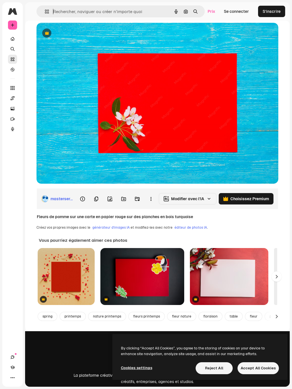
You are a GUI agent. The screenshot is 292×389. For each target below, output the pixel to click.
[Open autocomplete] (44, 11)
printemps (72, 316)
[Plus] (12, 377)
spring (47, 316)
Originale (74, 33)
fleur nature (181, 316)
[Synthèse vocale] (12, 129)
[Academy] (12, 367)
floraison (210, 316)
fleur (253, 316)
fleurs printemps (146, 316)
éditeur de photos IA (191, 227)
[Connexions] (12, 357)
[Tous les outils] (12, 88)
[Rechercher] (12, 49)
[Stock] (12, 59)
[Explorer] (12, 69)
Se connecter (236, 11)
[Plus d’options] (151, 198)
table (234, 316)
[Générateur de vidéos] (12, 118)
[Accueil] (12, 38)
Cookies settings (136, 367)
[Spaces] (12, 98)
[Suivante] (276, 276)
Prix (211, 11)
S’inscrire (272, 11)
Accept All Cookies (258, 368)
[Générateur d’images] (12, 108)
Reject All (214, 368)
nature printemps (107, 316)
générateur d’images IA (111, 227)
